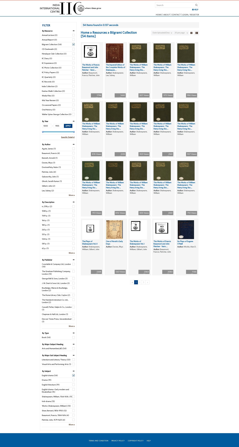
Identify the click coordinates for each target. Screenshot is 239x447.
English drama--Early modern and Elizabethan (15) (55, 390)
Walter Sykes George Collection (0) (56, 114)
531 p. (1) (45, 234)
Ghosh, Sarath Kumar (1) (52, 181)
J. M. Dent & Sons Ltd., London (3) (56, 283)
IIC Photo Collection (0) (51, 68)
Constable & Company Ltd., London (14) (56, 265)
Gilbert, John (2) (48, 186)
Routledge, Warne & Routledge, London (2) (55, 289)
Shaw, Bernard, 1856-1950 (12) (54, 410)
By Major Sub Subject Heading (54, 355)
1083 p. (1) (46, 211)
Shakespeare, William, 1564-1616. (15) (57, 397)
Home (159, 15)
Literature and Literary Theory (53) (56, 360)
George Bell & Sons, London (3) (55, 278)
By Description (48, 202)
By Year (45, 121)
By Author (46, 144)
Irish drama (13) (48, 401)
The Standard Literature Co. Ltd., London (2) (55, 301)
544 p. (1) (46, 239)
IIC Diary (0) (47, 58)
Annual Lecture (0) (49, 35)
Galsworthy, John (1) (50, 177)
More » (72, 195)
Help (148, 441)
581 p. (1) (46, 244)
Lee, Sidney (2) (48, 191)
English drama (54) (50, 375)
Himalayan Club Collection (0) (54, 54)
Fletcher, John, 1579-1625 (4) (53, 420)
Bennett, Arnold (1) (50, 158)
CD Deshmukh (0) (49, 49)
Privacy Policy (118, 441)
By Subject (46, 371)
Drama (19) (46, 380)
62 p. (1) (45, 248)
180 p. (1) (46, 225)
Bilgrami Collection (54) (52, 44)
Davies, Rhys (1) (48, 163)
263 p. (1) (46, 230)
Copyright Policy (136, 441)
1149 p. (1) (46, 216)
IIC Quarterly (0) (49, 77)
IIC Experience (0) (49, 63)
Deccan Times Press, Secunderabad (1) (56, 320)
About (166, 15)
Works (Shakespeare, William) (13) (56, 406)
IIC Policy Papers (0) (50, 72)
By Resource (47, 31)
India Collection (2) (50, 86)
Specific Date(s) (68, 137)
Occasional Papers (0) (51, 105)
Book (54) (46, 337)
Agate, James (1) (49, 149)
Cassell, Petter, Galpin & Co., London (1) (57, 308)
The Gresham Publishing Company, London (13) (56, 272)
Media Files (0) (48, 96)
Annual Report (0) (49, 40)
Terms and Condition (98, 441)
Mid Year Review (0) (50, 100)
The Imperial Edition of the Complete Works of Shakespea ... (115, 67)
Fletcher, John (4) (49, 172)
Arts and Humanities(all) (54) (54, 348)
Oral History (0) (48, 110)
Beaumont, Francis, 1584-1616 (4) (55, 415)
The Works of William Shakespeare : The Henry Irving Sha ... (139, 67)
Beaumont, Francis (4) (51, 153)
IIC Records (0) (48, 82)
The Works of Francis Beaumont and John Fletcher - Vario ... (91, 67)
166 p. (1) (46, 220)
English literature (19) (50, 385)
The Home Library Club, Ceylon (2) (56, 295)
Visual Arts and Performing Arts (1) (56, 364)
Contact (176, 15)
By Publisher (47, 260)
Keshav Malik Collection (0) (53, 91)
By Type (45, 333)
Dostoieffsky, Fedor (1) (51, 167)
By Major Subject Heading (52, 344)
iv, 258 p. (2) (47, 206)
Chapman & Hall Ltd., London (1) (55, 314)
